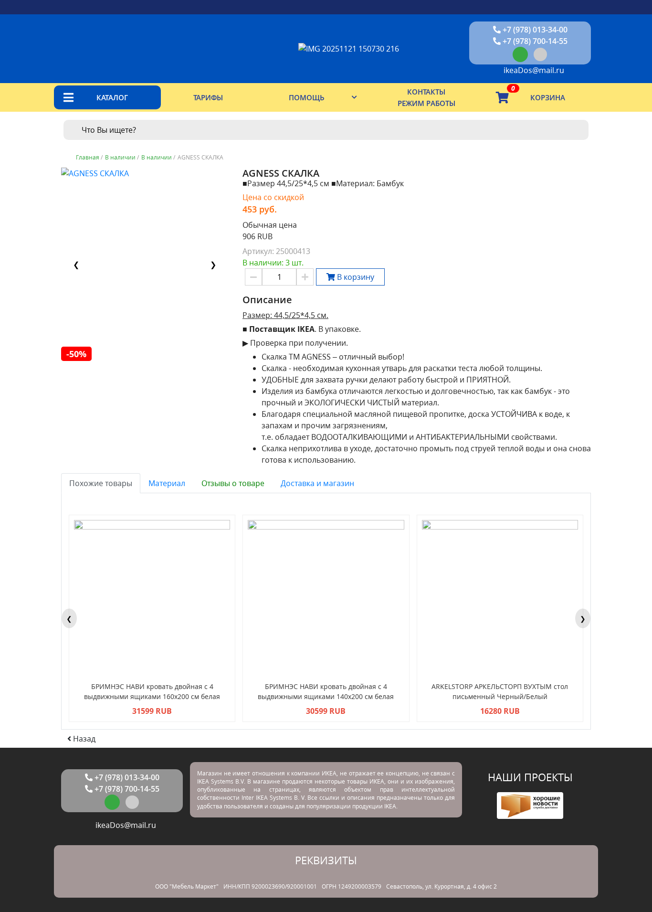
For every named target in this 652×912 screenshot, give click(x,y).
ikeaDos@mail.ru (533, 70)
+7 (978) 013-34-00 (534, 29)
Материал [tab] (166, 483)
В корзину (354, 277)
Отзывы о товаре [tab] (232, 483)
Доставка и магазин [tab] (317, 483)
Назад (83, 738)
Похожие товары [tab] (100, 483)
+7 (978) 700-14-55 (534, 41)
